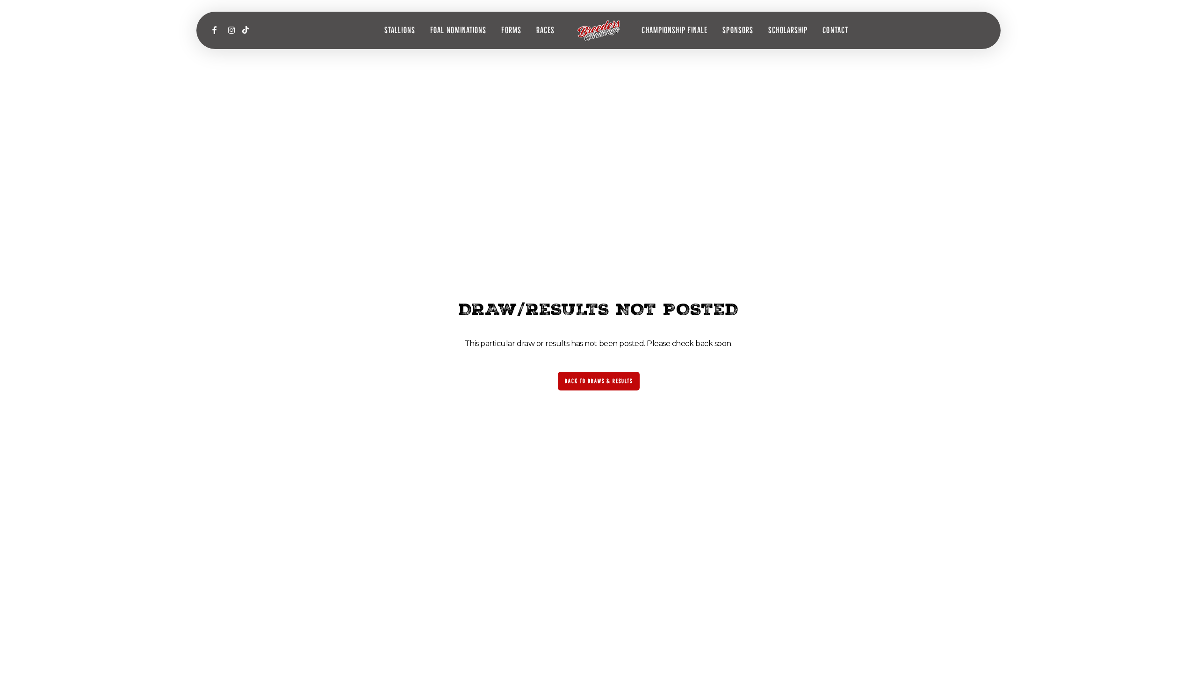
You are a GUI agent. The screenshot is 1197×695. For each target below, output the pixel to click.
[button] (599, 381)
